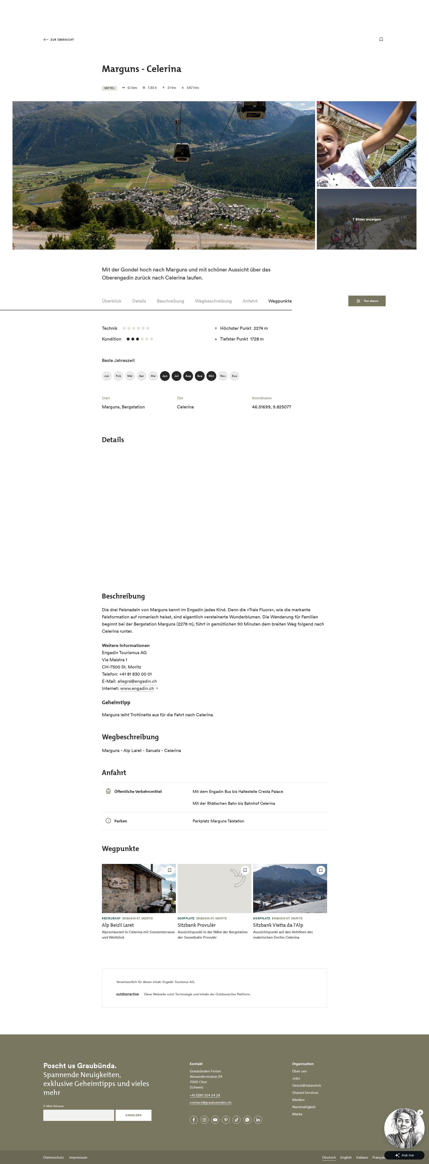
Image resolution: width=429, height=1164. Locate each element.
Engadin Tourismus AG (178, 982)
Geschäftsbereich (306, 1085)
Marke (297, 1114)
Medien (298, 1099)
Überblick (112, 301)
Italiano (362, 1157)
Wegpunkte (280, 301)
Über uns (299, 1071)
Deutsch (329, 1157)
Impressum (78, 1157)
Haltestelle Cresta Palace (260, 791)
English (346, 1157)
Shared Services (305, 1092)
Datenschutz (53, 1157)
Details (139, 301)
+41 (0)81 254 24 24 (205, 1095)
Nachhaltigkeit (304, 1107)
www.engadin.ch (137, 688)
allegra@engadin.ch (137, 681)
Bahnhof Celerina (259, 803)
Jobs (296, 1078)
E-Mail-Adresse (53, 1106)
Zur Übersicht (62, 39)
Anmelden (133, 1115)
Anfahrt (250, 301)
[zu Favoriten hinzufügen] (381, 39)
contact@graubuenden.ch (210, 1102)
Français (379, 1157)
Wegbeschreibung (213, 301)
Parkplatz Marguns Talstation (218, 821)
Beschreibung (170, 301)
